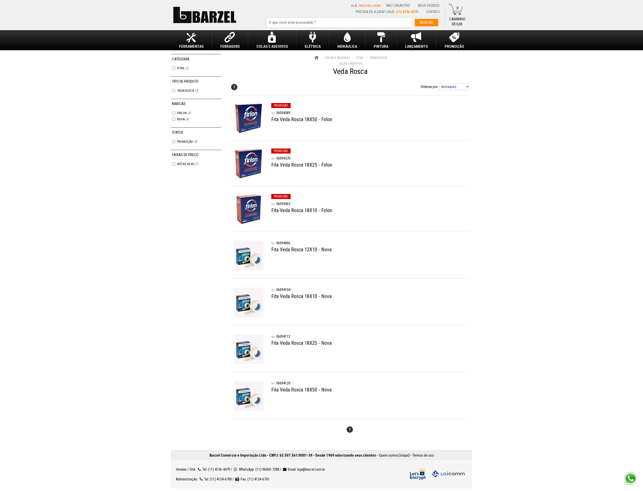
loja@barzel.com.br (311, 469)
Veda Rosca (187, 90)
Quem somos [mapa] (394, 455)
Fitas (183, 68)
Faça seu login (370, 6)
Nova (183, 119)
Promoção (187, 141)
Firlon (184, 113)
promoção (281, 105)
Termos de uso (423, 455)
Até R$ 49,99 (187, 164)
